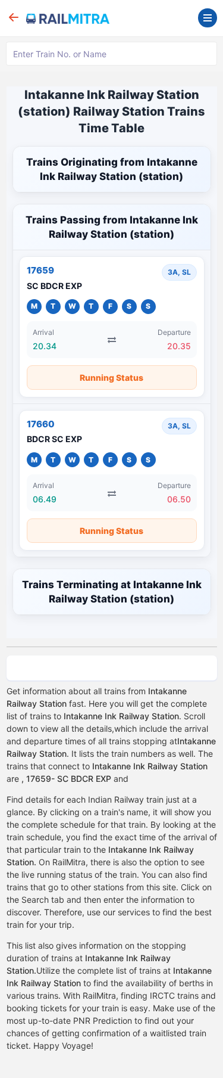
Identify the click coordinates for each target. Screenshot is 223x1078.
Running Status (111, 377)
